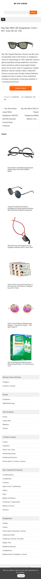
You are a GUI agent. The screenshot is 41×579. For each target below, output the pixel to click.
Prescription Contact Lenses (14, 461)
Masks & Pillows (9, 498)
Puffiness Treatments (11, 502)
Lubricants (7, 421)
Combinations (8, 475)
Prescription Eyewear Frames (14, 531)
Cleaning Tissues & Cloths (13, 539)
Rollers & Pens (8, 506)
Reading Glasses (9, 547)
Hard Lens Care (9, 450)
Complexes (7, 479)
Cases (5, 442)
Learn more (20, 88)
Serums (6, 510)
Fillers (5, 490)
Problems (6, 399)
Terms (29, 567)
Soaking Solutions (10, 457)
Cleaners (6, 446)
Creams (6, 483)
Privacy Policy (22, 567)
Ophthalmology (9, 403)
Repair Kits (7, 543)
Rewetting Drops (9, 454)
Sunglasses (15, 97)
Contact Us (13, 567)
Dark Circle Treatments (12, 486)
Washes (6, 425)
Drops (5, 417)
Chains (5, 523)
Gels (4, 494)
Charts (5, 428)
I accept (21, 576)
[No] (38, 573)
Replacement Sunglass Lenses (15, 554)
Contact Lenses (9, 386)
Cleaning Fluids (9, 535)
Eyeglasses (28, 97)
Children (6, 382)
